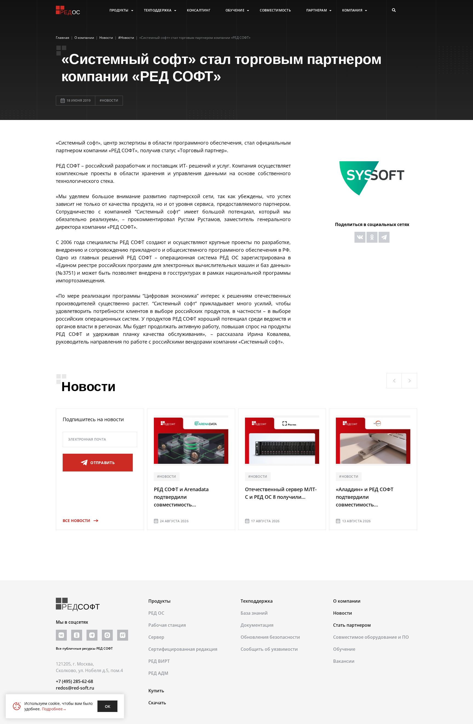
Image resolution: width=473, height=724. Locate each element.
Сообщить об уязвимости (269, 649)
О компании (346, 601)
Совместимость (275, 10)
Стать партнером (352, 625)
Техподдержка (158, 10)
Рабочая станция (167, 625)
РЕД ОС (156, 613)
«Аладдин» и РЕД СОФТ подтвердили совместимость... (364, 497)
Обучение (235, 10)
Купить (156, 691)
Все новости (76, 520)
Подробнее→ (54, 708)
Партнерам (316, 10)
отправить (102, 462)
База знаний (254, 613)
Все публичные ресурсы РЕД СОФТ (84, 648)
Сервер (156, 637)
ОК (107, 706)
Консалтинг (198, 10)
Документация (257, 625)
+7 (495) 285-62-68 (74, 681)
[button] (394, 380)
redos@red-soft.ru (75, 688)
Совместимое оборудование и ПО (371, 637)
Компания (352, 10)
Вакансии (343, 661)
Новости (342, 613)
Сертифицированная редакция (182, 649)
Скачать (157, 703)
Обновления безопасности (270, 637)
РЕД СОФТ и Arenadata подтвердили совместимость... (181, 497)
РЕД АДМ (158, 673)
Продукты (119, 10)
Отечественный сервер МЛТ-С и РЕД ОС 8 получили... (281, 493)
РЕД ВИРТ (159, 661)
